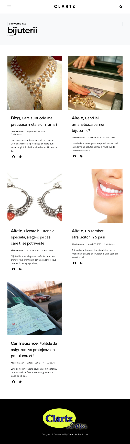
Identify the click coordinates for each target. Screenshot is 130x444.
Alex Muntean (17, 131)
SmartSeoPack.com (78, 434)
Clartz (65, 6)
